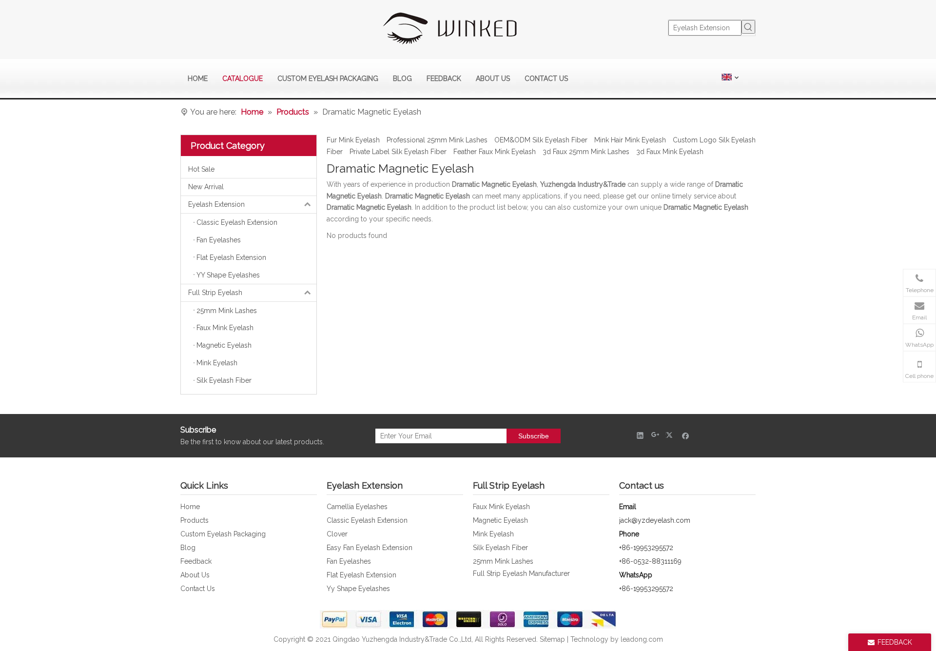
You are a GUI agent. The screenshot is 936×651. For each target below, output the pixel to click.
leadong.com (642, 639)
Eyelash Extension (216, 204)
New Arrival (206, 187)
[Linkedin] (640, 435)
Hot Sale (201, 169)
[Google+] (655, 435)
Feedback (196, 561)
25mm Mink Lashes (503, 561)
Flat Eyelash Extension (361, 575)
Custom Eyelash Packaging (223, 534)
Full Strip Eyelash (215, 292)
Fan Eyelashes (349, 561)
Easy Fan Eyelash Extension (369, 548)
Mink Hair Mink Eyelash (630, 140)
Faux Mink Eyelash (501, 507)
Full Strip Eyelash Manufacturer (521, 573)
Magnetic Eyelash (500, 520)
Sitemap (552, 639)
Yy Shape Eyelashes (358, 588)
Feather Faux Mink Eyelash (494, 152)
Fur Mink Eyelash (353, 140)
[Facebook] (686, 435)
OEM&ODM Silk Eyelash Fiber (540, 140)
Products (194, 520)
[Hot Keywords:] (748, 27)
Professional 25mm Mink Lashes (437, 140)
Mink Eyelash (493, 534)
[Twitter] (670, 435)
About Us (195, 575)
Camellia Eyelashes (357, 507)
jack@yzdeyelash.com (654, 520)
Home (190, 507)
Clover (337, 534)
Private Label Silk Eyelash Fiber (398, 152)
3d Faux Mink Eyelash (669, 152)
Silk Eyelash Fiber (500, 548)
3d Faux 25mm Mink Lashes (586, 152)
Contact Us (197, 588)
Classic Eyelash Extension (367, 520)
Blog (187, 548)
